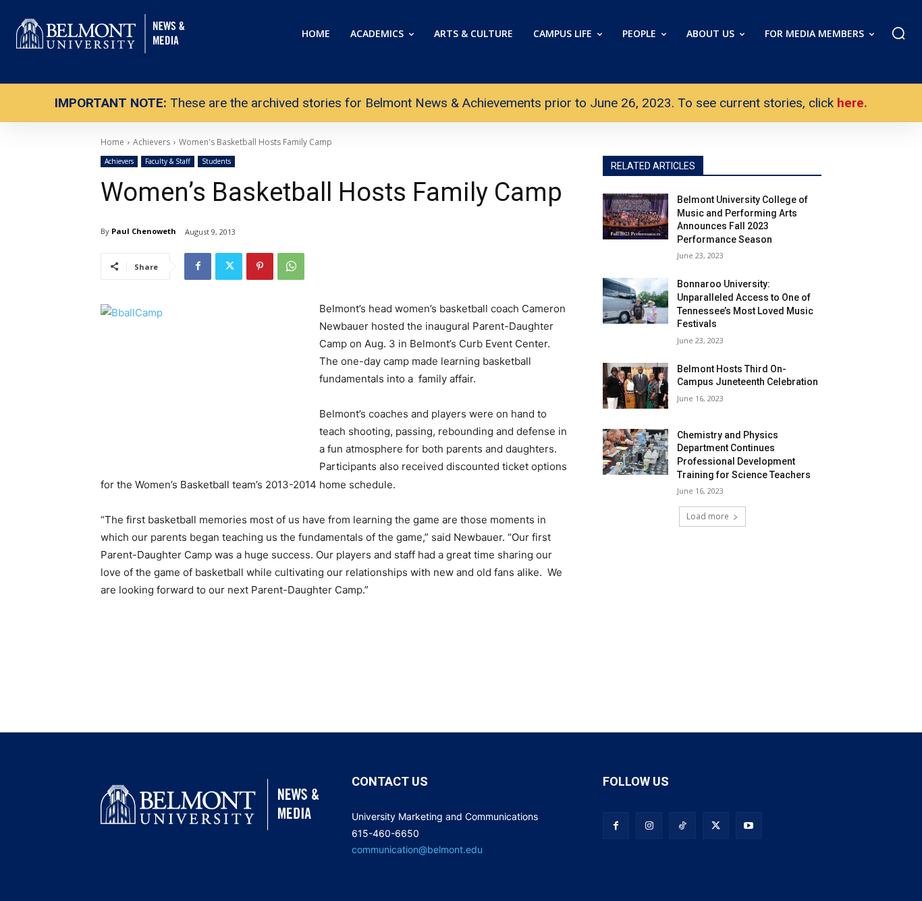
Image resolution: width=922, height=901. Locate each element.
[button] (898, 33)
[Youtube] (749, 825)
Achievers (119, 161)
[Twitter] (228, 266)
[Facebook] (197, 266)
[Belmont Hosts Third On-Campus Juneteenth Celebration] (635, 386)
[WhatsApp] (290, 266)
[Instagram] (649, 825)
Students (216, 161)
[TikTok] (682, 825)
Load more (707, 516)
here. (852, 103)
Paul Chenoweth (143, 231)
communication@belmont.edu (417, 849)
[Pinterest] (259, 266)
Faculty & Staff (167, 161)
